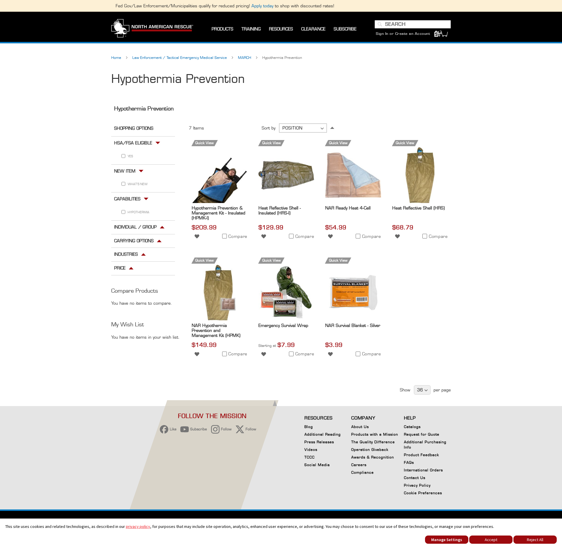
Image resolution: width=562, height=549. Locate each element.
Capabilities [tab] (127, 198)
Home (116, 57)
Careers (358, 465)
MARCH (245, 57)
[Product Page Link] (219, 201)
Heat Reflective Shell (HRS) (418, 207)
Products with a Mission (374, 434)
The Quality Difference (373, 442)
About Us (360, 426)
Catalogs (412, 426)
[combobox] (413, 24)
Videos (310, 449)
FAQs (409, 462)
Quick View (204, 143)
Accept (491, 539)
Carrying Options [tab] (134, 240)
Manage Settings (446, 539)
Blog (308, 426)
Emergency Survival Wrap (283, 325)
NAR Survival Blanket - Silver (352, 325)
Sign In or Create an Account (403, 33)
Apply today (262, 5)
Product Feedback (421, 455)
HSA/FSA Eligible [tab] (133, 142)
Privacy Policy (417, 485)
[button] (197, 236)
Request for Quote (421, 434)
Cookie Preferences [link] (423, 493)
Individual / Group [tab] (135, 226)
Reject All (535, 539)
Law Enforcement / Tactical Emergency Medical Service (180, 57)
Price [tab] (120, 267)
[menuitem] (222, 29)
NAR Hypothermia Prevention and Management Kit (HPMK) (216, 330)
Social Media (317, 465)
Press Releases (319, 442)
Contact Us (414, 477)
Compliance (362, 472)
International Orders (423, 470)
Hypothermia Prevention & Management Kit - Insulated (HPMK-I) (218, 212)
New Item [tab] (125, 170)
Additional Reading (322, 434)
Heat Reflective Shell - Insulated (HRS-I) (279, 210)
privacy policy (138, 526)
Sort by (268, 127)
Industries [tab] (126, 254)
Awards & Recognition (372, 457)
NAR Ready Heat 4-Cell (348, 207)
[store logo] (152, 29)
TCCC (309, 457)
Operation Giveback (369, 449)
